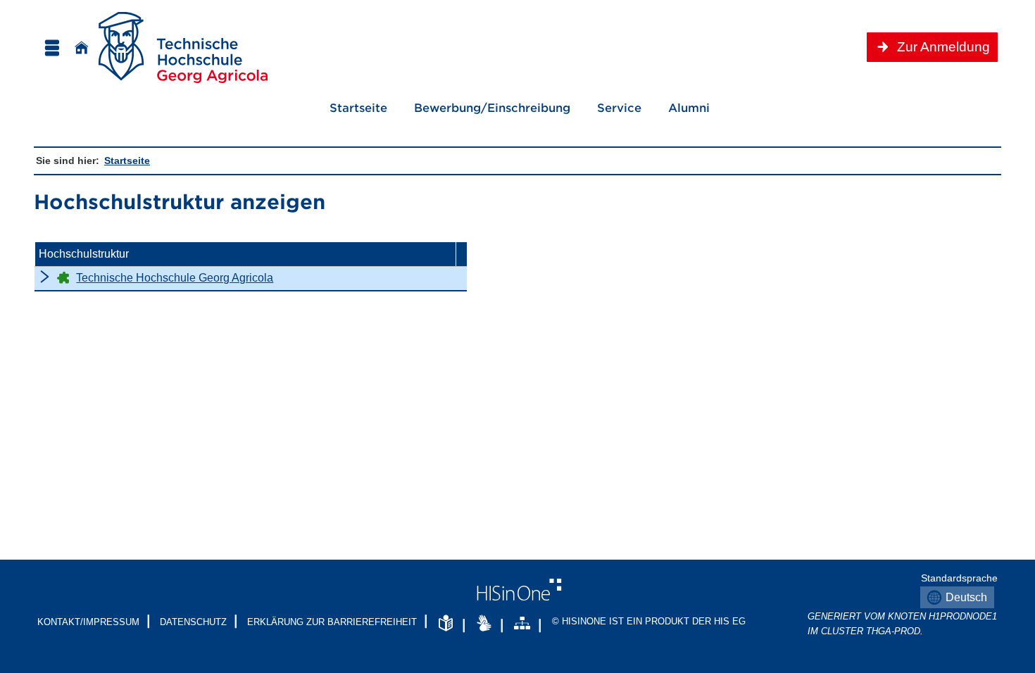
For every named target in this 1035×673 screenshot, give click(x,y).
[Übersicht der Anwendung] (522, 624)
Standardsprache (956, 578)
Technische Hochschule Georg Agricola (174, 278)
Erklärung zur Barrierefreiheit (332, 622)
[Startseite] (81, 47)
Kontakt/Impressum (88, 622)
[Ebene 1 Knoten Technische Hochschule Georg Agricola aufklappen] (45, 276)
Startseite (358, 107)
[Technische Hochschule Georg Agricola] (183, 47)
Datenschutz (193, 622)
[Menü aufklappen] (52, 47)
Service (611, 107)
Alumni (689, 107)
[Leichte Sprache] (446, 624)
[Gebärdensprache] (484, 624)
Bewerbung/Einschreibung (484, 107)
